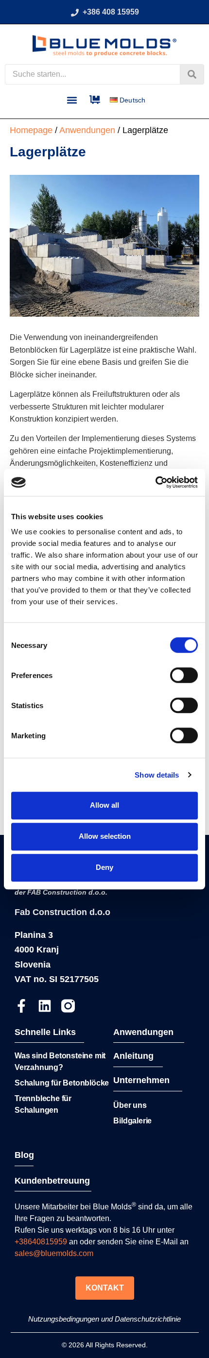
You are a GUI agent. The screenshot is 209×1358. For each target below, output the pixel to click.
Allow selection (105, 836)
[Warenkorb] (94, 99)
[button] (72, 100)
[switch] (184, 675)
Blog (24, 1155)
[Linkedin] (45, 1006)
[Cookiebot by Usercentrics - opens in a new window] (155, 482)
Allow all (104, 805)
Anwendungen (143, 1032)
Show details (157, 775)
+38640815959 (41, 1242)
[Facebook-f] (21, 1006)
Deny (104, 867)
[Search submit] (192, 74)
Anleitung (133, 1056)
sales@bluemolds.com (54, 1253)
